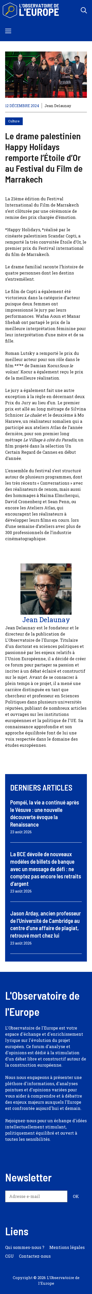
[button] (84, 10)
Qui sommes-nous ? (24, 1247)
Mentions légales (67, 1247)
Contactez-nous (35, 1256)
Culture (14, 121)
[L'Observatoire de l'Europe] (31, 10)
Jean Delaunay (57, 105)
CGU (9, 1256)
